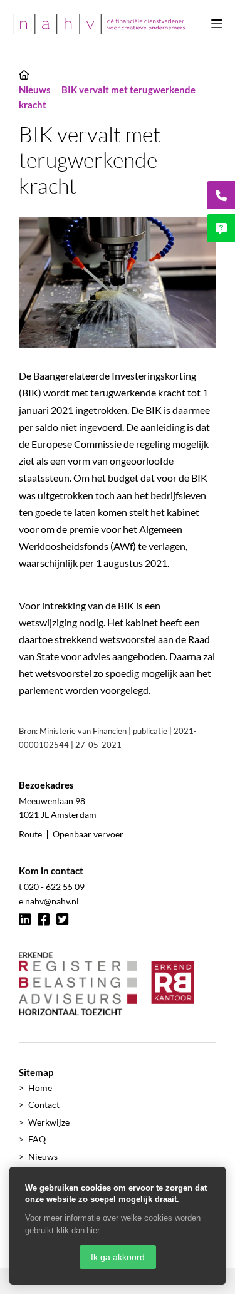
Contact (44, 1104)
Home (40, 1087)
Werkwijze (49, 1122)
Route (30, 834)
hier (93, 1230)
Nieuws (43, 1156)
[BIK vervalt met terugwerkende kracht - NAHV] (99, 24)
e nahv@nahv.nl (49, 901)
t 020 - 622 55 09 (52, 886)
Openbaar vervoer (88, 834)
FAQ (37, 1139)
